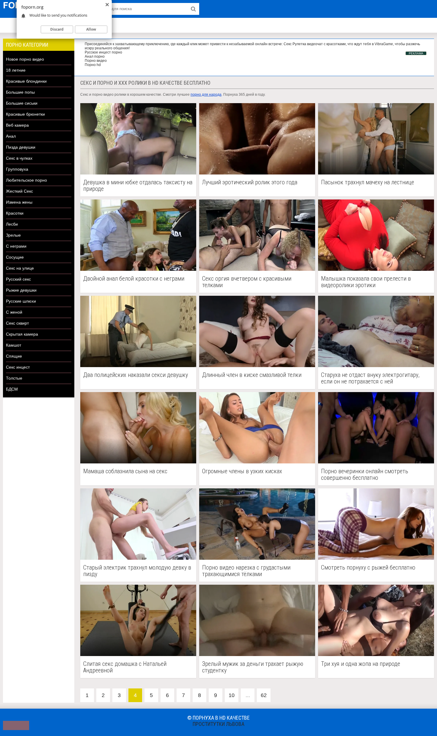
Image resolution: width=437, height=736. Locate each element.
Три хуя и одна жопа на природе (360, 663)
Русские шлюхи (21, 301)
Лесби (12, 224)
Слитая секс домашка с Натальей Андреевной (124, 667)
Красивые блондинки (26, 81)
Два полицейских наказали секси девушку (135, 375)
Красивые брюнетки (25, 114)
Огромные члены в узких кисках (242, 471)
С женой (14, 312)
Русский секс (18, 279)
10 (232, 695)
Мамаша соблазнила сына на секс (125, 471)
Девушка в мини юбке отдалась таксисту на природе (137, 185)
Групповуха (17, 169)
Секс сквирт (17, 323)
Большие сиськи (21, 103)
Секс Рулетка (295, 44)
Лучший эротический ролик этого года (249, 182)
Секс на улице (20, 268)
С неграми (16, 246)
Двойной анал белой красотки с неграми (133, 278)
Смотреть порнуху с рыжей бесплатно (368, 567)
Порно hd (93, 65)
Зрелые (13, 235)
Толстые (14, 378)
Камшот (13, 345)
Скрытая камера (22, 334)
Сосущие (15, 257)
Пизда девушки (20, 147)
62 (264, 695)
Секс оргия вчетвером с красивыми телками (246, 281)
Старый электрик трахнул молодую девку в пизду (137, 570)
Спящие (14, 356)
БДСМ (12, 389)
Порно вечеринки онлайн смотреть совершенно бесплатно (364, 474)
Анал (11, 136)
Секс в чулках (19, 158)
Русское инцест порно (103, 52)
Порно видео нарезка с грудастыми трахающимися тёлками (246, 570)
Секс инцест (18, 367)
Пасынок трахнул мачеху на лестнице (367, 182)
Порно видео (96, 61)
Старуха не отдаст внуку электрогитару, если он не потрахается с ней (370, 378)
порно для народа (206, 94)
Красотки (14, 213)
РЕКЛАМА (416, 53)
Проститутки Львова (218, 724)
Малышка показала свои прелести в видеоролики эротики (366, 281)
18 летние (16, 70)
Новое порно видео (25, 59)
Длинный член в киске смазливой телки (251, 375)
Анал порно (95, 56)
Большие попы (20, 92)
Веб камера (17, 125)
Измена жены (19, 202)
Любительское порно (26, 180)
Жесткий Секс (19, 191)
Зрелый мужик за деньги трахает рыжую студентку (252, 667)
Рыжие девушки (21, 290)
